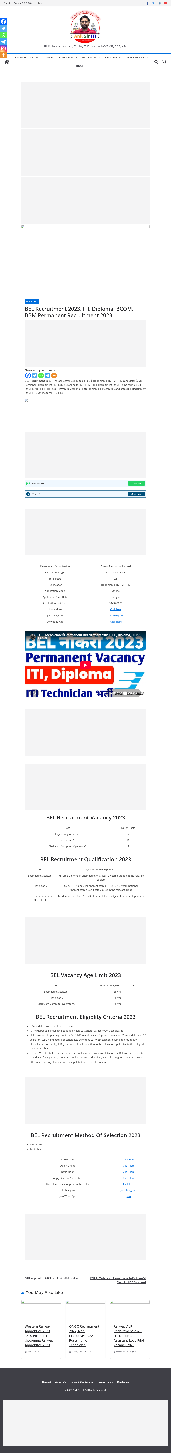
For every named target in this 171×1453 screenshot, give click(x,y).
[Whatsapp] (41, 375)
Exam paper (66, 57)
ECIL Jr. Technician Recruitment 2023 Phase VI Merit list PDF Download (118, 1280)
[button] (75, 57)
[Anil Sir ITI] (7, 62)
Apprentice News (137, 57)
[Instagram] (3, 48)
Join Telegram (116, 615)
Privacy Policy (105, 1382)
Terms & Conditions (81, 1382)
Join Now (137, 483)
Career (49, 57)
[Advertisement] (85, 105)
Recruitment (32, 301)
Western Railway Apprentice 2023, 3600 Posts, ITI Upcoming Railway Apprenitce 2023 (39, 1335)
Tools (79, 65)
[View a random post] (164, 62)
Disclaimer (123, 1382)
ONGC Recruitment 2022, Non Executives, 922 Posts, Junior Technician (84, 1335)
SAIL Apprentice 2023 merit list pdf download (52, 1278)
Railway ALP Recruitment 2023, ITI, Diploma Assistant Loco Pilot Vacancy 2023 (129, 1335)
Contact (46, 1382)
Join (128, 1196)
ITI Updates (89, 57)
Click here (115, 609)
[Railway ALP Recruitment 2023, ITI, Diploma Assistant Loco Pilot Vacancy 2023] (130, 1302)
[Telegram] (47, 375)
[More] (54, 375)
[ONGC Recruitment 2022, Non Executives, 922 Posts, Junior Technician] (85, 1302)
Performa (111, 57)
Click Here (116, 621)
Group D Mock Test (27, 57)
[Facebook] (28, 375)
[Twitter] (34, 375)
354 (89, 1351)
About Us (60, 1382)
